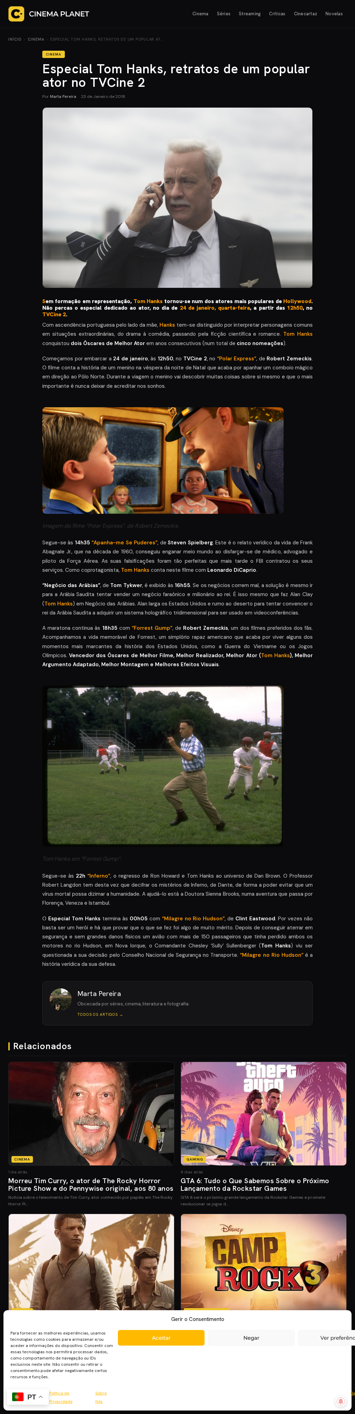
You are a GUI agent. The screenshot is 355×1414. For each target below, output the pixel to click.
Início (14, 39)
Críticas (277, 14)
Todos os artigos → (100, 1014)
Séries (224, 14)
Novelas (334, 14)
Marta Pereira (63, 96)
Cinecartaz (306, 14)
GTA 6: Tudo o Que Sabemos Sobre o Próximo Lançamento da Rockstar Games (255, 1184)
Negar (251, 1337)
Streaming (250, 14)
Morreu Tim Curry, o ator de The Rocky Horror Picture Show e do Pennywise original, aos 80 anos (91, 1184)
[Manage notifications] (340, 1401)
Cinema (200, 14)
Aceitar (161, 1337)
